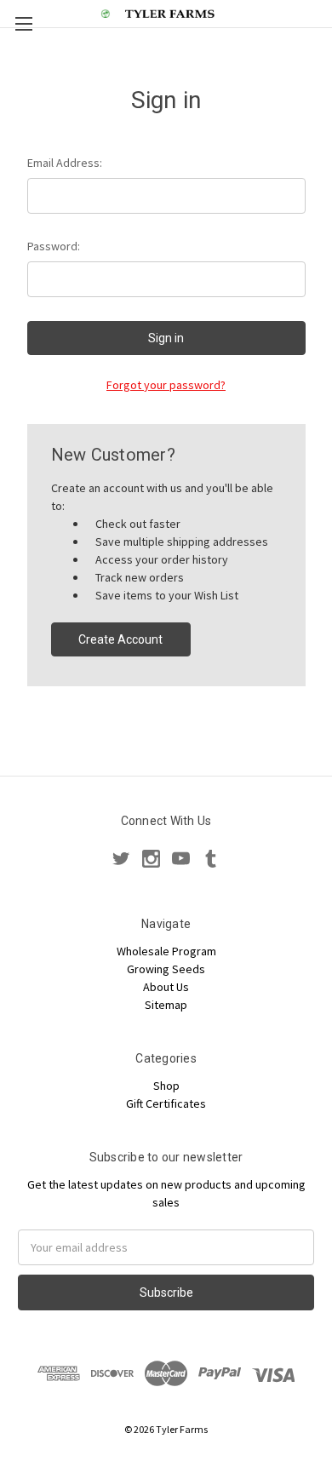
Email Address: (64, 162)
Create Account (120, 639)
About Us (166, 986)
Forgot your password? (166, 385)
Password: (53, 246)
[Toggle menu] (23, 23)
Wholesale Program (166, 951)
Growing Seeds (166, 969)
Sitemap (166, 1004)
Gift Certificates (166, 1103)
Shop (166, 1085)
